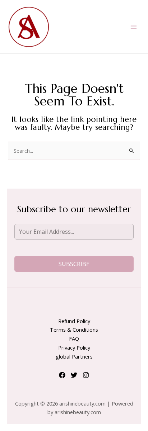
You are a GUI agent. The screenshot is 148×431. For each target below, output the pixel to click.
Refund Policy (74, 321)
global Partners (74, 356)
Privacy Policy (74, 347)
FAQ (74, 338)
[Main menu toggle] (133, 26)
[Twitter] (74, 375)
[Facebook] (62, 375)
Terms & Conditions (74, 329)
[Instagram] (86, 375)
